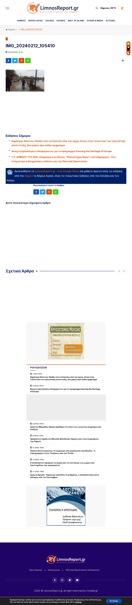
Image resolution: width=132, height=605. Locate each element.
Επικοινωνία (54, 570)
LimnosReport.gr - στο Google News (57, 171)
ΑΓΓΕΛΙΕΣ (110, 20)
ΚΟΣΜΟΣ (61, 20)
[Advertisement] (66, 111)
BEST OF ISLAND (76, 20)
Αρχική (11, 29)
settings (78, 602)
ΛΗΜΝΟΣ (21, 20)
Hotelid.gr (92, 590)
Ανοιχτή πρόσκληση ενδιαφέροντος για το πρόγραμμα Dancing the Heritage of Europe (61, 151)
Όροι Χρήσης (35, 570)
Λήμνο (29, 175)
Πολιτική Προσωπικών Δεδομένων (83, 570)
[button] (119, 271)
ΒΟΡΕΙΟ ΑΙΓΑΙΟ (35, 20)
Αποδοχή (114, 601)
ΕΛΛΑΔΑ (50, 20)
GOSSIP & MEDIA (95, 20)
